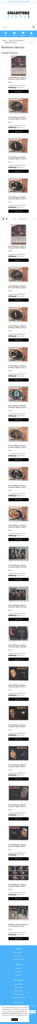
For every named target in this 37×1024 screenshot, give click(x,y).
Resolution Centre (18, 959)
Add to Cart (18, 91)
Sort (15, 219)
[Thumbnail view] (3, 219)
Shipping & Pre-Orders (18, 997)
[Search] (34, 27)
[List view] (6, 219)
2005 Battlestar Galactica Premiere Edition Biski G (17, 78)
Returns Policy (18, 991)
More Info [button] (14, 1019)
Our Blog (18, 972)
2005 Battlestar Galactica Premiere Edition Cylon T (17, 118)
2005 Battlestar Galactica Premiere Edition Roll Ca (17, 686)
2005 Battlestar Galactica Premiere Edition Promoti (17, 566)
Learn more (20, 87)
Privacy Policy (19, 987)
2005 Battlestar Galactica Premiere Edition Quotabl (17, 646)
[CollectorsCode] (18, 15)
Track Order (18, 956)
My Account (18, 953)
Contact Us (18, 975)
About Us (18, 968)
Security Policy (18, 994)
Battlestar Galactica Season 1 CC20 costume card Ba (18, 925)
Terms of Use (18, 984)
